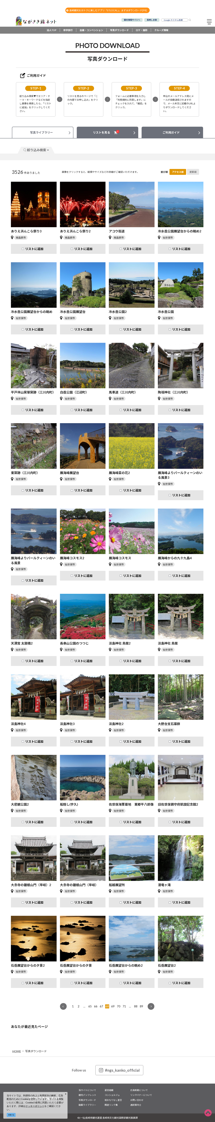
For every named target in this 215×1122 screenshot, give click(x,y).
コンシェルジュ (112, 1095)
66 (95, 1006)
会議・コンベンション (91, 30)
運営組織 (109, 1090)
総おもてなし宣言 (113, 1100)
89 (141, 1006)
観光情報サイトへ (132, 20)
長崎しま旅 (152, 20)
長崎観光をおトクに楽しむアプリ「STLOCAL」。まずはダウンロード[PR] (108, 10)
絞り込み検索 (36, 150)
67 (101, 1006)
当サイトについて (87, 1090)
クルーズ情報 (161, 30)
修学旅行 (68, 30)
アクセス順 (178, 171)
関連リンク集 (111, 1105)
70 (118, 1006)
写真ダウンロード (119, 30)
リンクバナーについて (141, 1095)
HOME (16, 1051)
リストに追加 (34, 249)
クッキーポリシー (35, 1106)
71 (124, 1006)
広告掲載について (139, 1090)
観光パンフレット (87, 1095)
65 (90, 1006)
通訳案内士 (135, 1105)
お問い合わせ (136, 1100)
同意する (11, 1115)
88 (135, 1006)
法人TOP (51, 30)
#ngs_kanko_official (122, 1070)
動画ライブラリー (87, 1105)
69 (113, 1006)
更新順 (193, 171)
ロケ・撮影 (141, 30)
